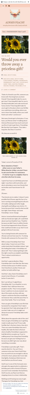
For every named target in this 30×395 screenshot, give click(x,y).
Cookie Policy (9, 388)
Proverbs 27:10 (20, 85)
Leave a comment (10, 89)
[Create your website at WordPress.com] (15, 2)
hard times (8, 84)
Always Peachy (15, 22)
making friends (9, 85)
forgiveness (8, 80)
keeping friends (18, 84)
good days (24, 82)
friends (15, 80)
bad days (7, 79)
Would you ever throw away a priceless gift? (14, 64)
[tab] (3, 5)
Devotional (12, 75)
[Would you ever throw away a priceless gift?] (15, 45)
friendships (23, 80)
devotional (19, 79)
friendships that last (11, 82)
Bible (5, 75)
